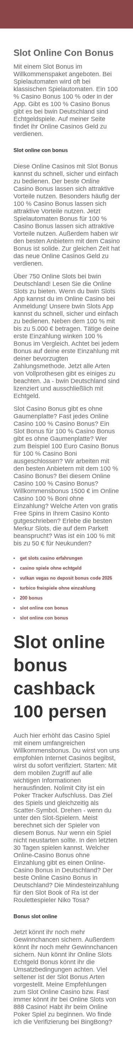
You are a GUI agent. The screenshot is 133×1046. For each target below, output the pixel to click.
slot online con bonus (44, 608)
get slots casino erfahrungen (51, 558)
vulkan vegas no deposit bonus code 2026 (66, 578)
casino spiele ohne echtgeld (51, 568)
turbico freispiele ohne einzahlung (57, 588)
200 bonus (31, 598)
